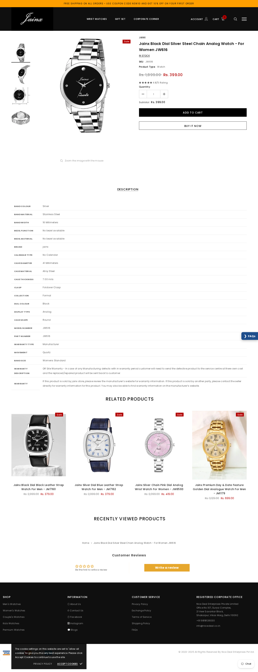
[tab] (129, 399)
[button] (249, 336)
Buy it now (193, 126)
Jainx (142, 37)
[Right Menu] (244, 19)
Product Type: (147, 66)
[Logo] (39, 19)
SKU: (141, 61)
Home (85, 543)
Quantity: (145, 86)
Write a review (166, 567)
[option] (84, 85)
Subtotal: (144, 102)
